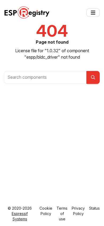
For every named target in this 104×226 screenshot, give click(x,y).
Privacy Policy (78, 211)
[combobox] (45, 77)
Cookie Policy (45, 211)
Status (94, 208)
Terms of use (62, 213)
